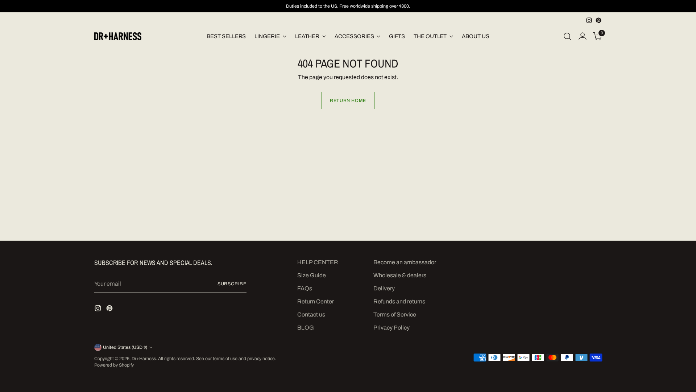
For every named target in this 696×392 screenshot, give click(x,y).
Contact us (311, 314)
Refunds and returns (399, 301)
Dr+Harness (144, 358)
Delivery (384, 288)
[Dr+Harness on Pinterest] (598, 20)
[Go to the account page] (582, 36)
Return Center (315, 301)
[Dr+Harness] (117, 36)
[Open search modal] (567, 36)
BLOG (305, 327)
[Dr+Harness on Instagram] (589, 20)
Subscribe (232, 283)
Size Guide (311, 275)
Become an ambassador (404, 262)
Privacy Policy (391, 327)
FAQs (304, 288)
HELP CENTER (317, 262)
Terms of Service (394, 314)
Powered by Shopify (114, 365)
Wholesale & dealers (399, 275)
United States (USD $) (125, 347)
